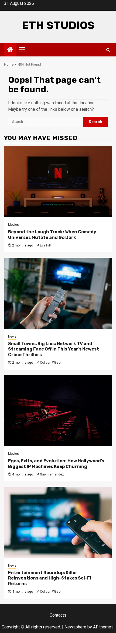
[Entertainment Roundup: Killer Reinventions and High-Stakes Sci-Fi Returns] (58, 522)
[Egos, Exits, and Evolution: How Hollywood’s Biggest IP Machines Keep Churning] (58, 410)
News (12, 336)
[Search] (108, 50)
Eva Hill (45, 245)
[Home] (10, 50)
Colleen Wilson (51, 362)
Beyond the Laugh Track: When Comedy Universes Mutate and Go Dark (52, 234)
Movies (13, 225)
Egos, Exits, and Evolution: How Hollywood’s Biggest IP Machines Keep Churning (56, 463)
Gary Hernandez (52, 474)
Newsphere (75, 627)
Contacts (58, 615)
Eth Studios (58, 25)
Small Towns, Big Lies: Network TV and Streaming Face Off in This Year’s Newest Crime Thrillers (53, 349)
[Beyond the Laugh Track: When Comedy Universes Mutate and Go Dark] (58, 181)
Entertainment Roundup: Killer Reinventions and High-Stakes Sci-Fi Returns (49, 578)
